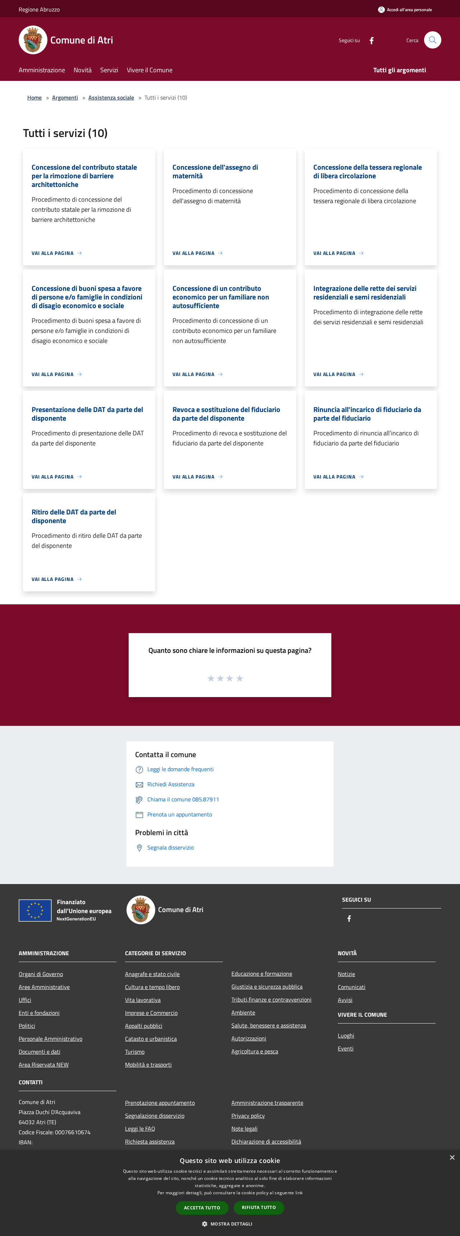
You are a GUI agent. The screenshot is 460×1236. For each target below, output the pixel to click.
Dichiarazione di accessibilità (266, 1141)
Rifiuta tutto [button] (259, 1207)
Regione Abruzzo (39, 9)
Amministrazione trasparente (267, 1102)
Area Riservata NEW (44, 1064)
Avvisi (345, 999)
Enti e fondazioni (39, 1012)
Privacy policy (248, 1115)
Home (34, 97)
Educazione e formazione (261, 973)
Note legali (244, 1128)
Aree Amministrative (44, 987)
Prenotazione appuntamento (160, 1102)
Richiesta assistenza (150, 1141)
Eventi (346, 1048)
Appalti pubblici (143, 1025)
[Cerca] (432, 40)
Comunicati (351, 987)
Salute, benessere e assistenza (268, 1025)
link (299, 1193)
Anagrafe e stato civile (152, 974)
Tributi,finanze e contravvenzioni (271, 999)
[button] (229, 1223)
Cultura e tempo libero (152, 987)
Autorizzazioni (248, 1038)
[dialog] (230, 1193)
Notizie (346, 974)
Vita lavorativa (143, 999)
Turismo (134, 1051)
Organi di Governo (41, 974)
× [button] (452, 1158)
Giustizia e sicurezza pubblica (267, 986)
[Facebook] (369, 40)
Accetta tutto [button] (202, 1208)
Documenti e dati (39, 1051)
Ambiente (243, 1012)
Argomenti (65, 97)
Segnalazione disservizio (154, 1115)
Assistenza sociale (111, 97)
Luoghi (346, 1035)
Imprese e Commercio (151, 1012)
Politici (27, 1025)
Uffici (25, 999)
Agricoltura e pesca (254, 1051)
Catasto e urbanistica (151, 1038)
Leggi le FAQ (140, 1128)
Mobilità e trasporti (148, 1064)
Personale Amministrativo (50, 1038)
